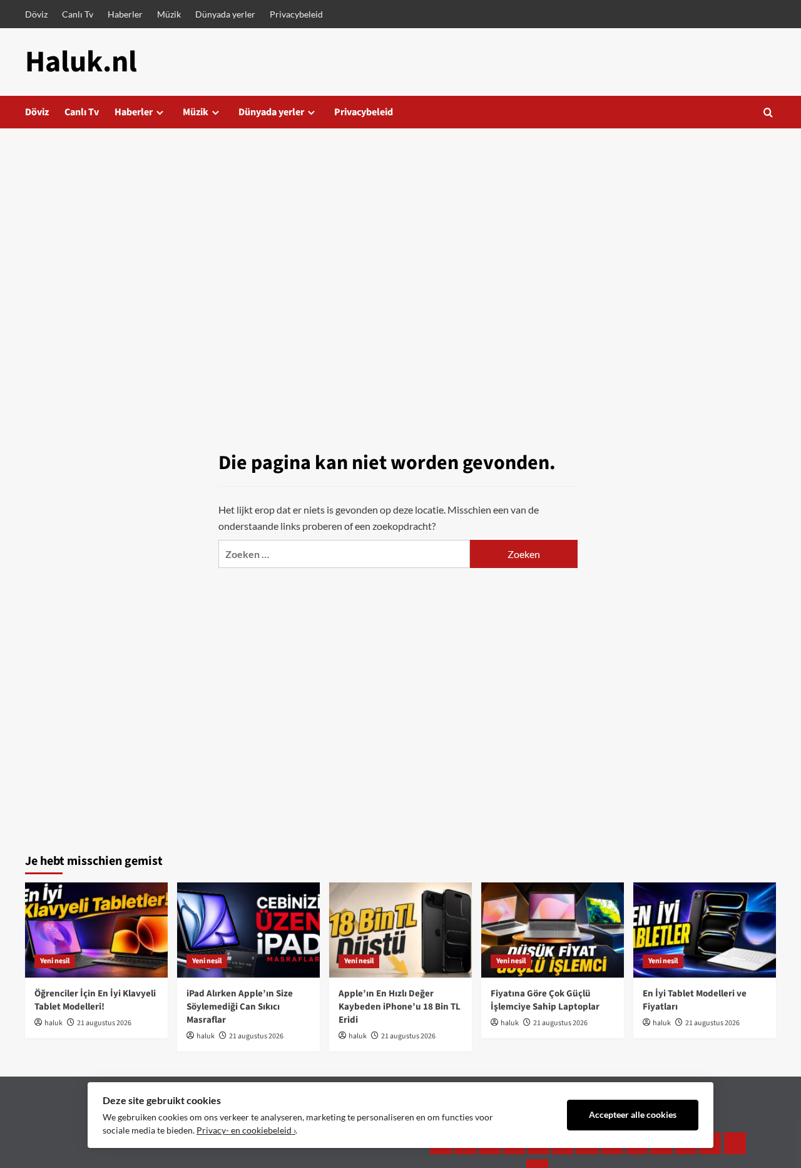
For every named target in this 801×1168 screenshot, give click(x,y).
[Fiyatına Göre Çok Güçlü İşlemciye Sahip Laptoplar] (552, 930)
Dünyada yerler (225, 14)
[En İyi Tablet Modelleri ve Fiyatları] (704, 930)
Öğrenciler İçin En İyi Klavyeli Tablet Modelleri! (95, 1000)
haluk (53, 1023)
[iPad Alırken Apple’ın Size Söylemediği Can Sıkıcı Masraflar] (248, 930)
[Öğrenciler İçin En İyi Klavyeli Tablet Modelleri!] (96, 930)
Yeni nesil (54, 961)
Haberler (125, 14)
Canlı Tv (77, 14)
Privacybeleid (296, 14)
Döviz (36, 14)
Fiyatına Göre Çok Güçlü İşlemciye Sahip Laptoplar (545, 1000)
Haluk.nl (81, 62)
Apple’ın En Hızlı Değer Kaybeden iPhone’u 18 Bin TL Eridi (400, 1006)
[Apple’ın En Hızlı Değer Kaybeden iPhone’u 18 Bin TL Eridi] (400, 930)
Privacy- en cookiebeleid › (245, 1130)
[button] (768, 112)
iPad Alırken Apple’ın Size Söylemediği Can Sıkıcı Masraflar (239, 1006)
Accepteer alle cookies (632, 1115)
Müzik (169, 14)
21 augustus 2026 (104, 1023)
